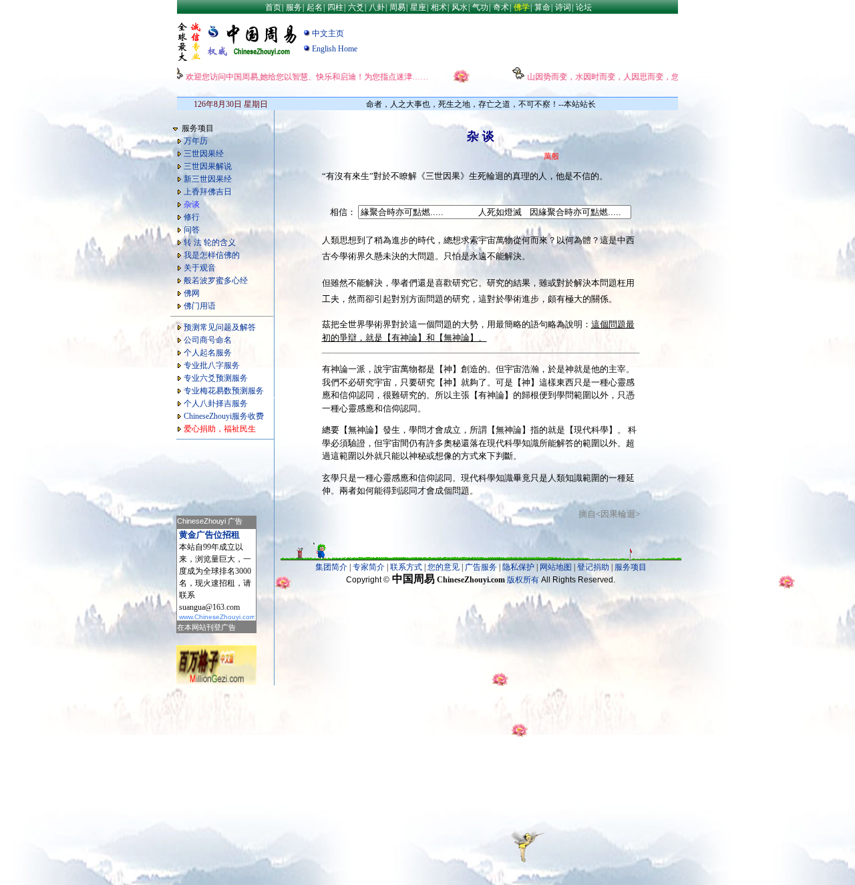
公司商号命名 (208, 340)
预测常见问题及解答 (220, 327)
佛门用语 (200, 306)
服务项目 (631, 567)
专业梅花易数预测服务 (224, 390)
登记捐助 (593, 567)
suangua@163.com (209, 607)
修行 (192, 217)
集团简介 (331, 567)
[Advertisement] (216, 474)
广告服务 (481, 567)
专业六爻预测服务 (216, 378)
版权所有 (523, 579)
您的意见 (444, 567)
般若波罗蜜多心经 (216, 280)
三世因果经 (204, 153)
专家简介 (369, 567)
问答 (192, 229)
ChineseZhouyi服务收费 (224, 416)
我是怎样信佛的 (212, 255)
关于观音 (200, 268)
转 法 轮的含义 (210, 242)
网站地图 (556, 567)
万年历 (196, 141)
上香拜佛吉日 (208, 191)
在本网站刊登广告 (206, 627)
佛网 (192, 293)
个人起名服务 (208, 352)
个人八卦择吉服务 (216, 403)
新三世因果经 (208, 179)
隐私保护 (518, 567)
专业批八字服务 (212, 365)
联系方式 (406, 567)
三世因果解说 (208, 166)
